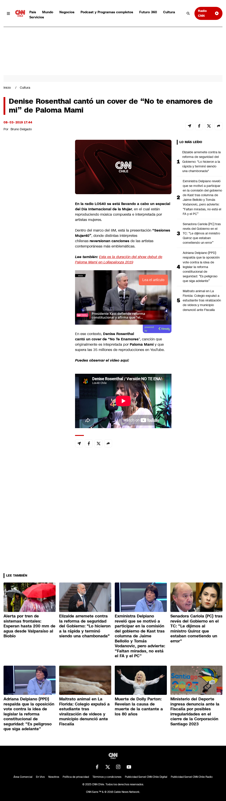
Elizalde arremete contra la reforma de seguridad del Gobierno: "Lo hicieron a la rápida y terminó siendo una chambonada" (201, 161)
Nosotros (53, 777)
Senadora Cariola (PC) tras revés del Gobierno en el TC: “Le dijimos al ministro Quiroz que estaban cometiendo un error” (202, 233)
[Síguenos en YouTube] (128, 766)
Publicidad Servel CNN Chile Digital (146, 777)
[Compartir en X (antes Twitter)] (209, 126)
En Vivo (40, 777)
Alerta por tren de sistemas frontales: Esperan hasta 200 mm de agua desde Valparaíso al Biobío (29, 626)
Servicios (36, 17)
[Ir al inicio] (20, 13)
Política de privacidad (76, 777)
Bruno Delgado (21, 129)
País (32, 12)
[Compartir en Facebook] (199, 126)
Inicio (7, 87)
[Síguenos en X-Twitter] (107, 766)
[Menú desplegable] (8, 13)
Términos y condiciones (106, 777)
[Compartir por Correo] (189, 126)
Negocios (66, 12)
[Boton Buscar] (188, 13)
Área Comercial (22, 777)
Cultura (169, 12)
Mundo (47, 12)
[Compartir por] (218, 126)
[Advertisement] (37, 393)
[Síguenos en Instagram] (118, 766)
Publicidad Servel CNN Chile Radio (192, 777)
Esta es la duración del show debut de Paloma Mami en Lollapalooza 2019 (118, 259)
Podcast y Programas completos (107, 12)
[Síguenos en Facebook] (97, 766)
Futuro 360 (148, 12)
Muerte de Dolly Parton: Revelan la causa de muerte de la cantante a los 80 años (139, 706)
